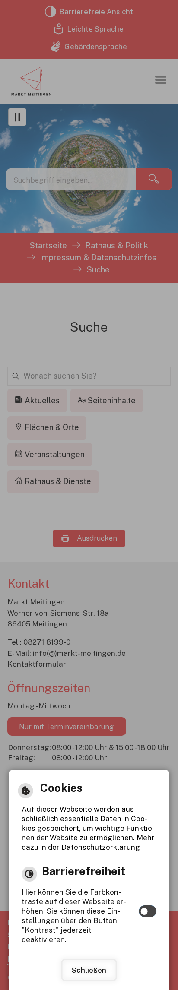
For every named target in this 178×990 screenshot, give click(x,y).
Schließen (89, 970)
